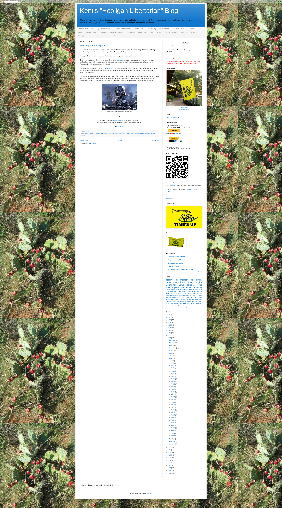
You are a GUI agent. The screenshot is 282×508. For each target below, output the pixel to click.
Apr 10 (173, 415)
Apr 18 (173, 394)
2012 (169, 457)
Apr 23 (173, 381)
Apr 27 (173, 374)
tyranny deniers (181, 287)
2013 (169, 455)
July (170, 353)
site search (168, 45)
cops (184, 291)
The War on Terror (171, 32)
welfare (168, 297)
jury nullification (181, 301)
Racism (158, 32)
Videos (193, 32)
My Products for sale (104, 29)
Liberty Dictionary (84, 36)
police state (122, 133)
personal (191, 285)
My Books (184, 32)
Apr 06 (173, 425)
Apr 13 (173, 407)
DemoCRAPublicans (94, 133)
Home (120, 140)
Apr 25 (173, 376)
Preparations (130, 32)
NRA (196, 299)
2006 (169, 473)
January (171, 444)
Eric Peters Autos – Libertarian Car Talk (180, 269)
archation (120, 60)
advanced (185, 45)
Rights (144, 133)
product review (173, 307)
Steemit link (119, 126)
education (198, 297)
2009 (169, 465)
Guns (200, 29)
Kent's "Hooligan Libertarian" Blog (129, 10)
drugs (184, 293)
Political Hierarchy (116, 32)
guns (200, 289)
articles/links (181, 295)
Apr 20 (173, 389)
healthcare (169, 299)
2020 (169, 330)
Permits (183, 299)
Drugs (80, 32)
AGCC (197, 303)
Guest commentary (182, 307)
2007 (169, 470)
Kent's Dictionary (171, 185)
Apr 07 (173, 423)
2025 (169, 317)
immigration (190, 297)
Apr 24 (173, 379)
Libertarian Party (171, 301)
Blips (200, 299)
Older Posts (155, 140)
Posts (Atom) (92, 143)
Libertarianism (164, 29)
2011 (169, 460)
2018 (169, 335)
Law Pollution (114, 133)
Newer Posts (84, 140)
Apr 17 (173, 397)
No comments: (86, 131)
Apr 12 (173, 410)
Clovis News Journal (194, 291)
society (148, 133)
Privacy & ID (142, 32)
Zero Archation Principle (123, 29)
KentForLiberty (184, 109)
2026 (169, 315)
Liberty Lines (190, 303)
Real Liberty (152, 29)
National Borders (91, 32)
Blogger (149, 494)
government (107, 133)
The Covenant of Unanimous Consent (107, 36)
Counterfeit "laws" (179, 29)
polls (201, 305)
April (170, 361)
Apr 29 (173, 366)
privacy (177, 299)
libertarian (183, 289)
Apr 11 (173, 412)
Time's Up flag (139, 29)
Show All (200, 271)
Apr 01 (173, 435)
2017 (169, 338)
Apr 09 (173, 417)
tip (195, 61)
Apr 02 (173, 433)
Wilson (167, 307)
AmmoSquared (170, 54)
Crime (179, 291)
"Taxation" (191, 29)
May (170, 358)
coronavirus (190, 299)
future (102, 133)
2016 (169, 447)
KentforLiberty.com (119, 120)
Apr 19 (173, 392)
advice (86, 133)
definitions (199, 301)
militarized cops (178, 297)
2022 (169, 325)
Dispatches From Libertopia (177, 260)
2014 (169, 452)
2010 (169, 463)
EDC (184, 303)
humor (200, 295)
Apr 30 (173, 363)
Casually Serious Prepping (176, 256)
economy (169, 293)
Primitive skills (174, 303)
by (174, 45)
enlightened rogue (173, 266)
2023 (169, 322)
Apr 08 (173, 420)
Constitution (177, 293)
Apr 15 (173, 402)
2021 (169, 327)
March (171, 439)
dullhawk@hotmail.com (173, 117)
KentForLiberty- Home (86, 29)
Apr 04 (173, 428)
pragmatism (109, 68)
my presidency (180, 305)
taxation (195, 289)
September (172, 348)
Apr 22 (173, 384)
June (171, 355)
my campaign (191, 301)
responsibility (138, 133)
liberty (191, 282)
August (171, 350)
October (171, 345)
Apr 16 (173, 399)
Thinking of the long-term (93, 45)
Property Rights (130, 133)
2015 (169, 450)
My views (104, 32)
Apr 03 (173, 430)
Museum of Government (192, 305)
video (167, 303)
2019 (169, 333)
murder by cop (191, 295)
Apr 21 (173, 386)
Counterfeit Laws (175, 285)
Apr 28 (173, 371)
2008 (169, 468)
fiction (180, 303)
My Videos (169, 198)
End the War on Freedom (176, 263)
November (172, 343)
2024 (169, 320)
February (172, 441)
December (172, 340)
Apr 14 (173, 404)
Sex (151, 32)
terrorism (173, 295)
